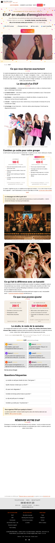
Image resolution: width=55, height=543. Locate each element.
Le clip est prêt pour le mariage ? (15, 398)
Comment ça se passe (27, 520)
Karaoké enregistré (12, 525)
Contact (42, 520)
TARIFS (34, 5)
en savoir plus (21, 321)
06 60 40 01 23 (46, 496)
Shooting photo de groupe (27, 517)
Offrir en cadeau (42, 522)
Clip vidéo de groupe (27, 515)
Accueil (5, 64)
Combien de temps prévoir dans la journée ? (18, 394)
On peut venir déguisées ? (13, 389)
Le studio (27, 522)
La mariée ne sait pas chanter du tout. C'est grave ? (20, 380)
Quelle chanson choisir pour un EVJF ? (17, 385)
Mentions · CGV (21, 536)
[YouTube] (29, 539)
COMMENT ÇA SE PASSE (26, 5)
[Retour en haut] (51, 539)
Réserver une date (28, 31)
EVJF (9, 64)
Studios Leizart (34, 536)
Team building (12, 527)
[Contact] (44, 5)
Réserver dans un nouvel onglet (26, 496)
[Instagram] (25, 539)
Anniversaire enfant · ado (12, 522)
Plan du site (27, 536)
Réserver (42, 517)
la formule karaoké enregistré (16, 293)
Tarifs (42, 515)
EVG (12, 517)
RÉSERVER (40, 5)
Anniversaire (12, 520)
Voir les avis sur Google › (11, 370)
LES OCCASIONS (14, 5)
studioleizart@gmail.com (27, 507)
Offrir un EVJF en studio (15, 413)
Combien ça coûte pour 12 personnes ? (17, 403)
